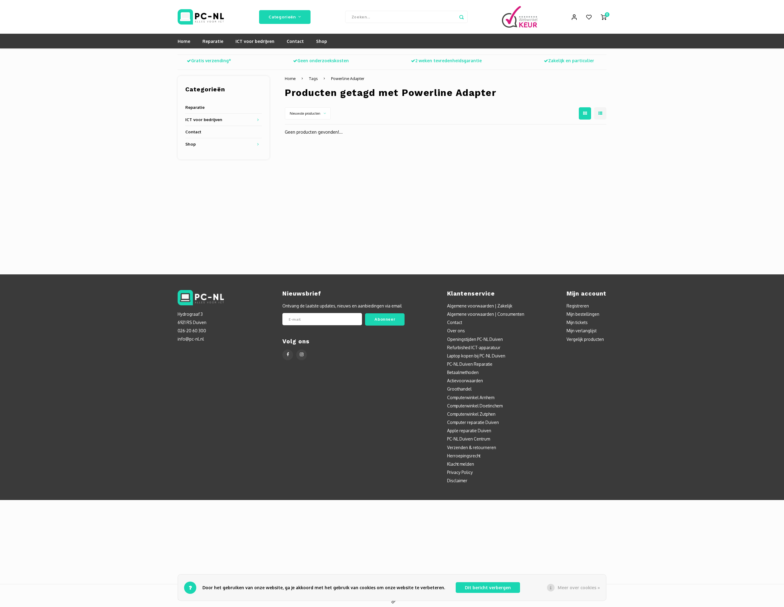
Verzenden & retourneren (471, 447)
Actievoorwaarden (465, 380)
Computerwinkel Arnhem (470, 397)
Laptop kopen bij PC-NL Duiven (476, 355)
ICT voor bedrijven (255, 41)
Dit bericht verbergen (488, 587)
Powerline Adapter (347, 78)
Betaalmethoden (463, 372)
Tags (313, 78)
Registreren (578, 305)
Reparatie (212, 41)
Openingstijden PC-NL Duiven (475, 339)
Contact (295, 41)
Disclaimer (457, 480)
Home (184, 41)
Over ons (456, 330)
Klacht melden (460, 464)
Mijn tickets (577, 322)
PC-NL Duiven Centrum (468, 438)
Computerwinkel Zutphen (471, 414)
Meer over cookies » (579, 587)
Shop (321, 41)
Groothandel (459, 388)
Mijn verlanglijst (582, 330)
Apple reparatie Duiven (469, 430)
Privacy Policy (460, 472)
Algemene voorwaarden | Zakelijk (479, 305)
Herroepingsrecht (464, 455)
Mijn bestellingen (583, 314)
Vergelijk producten (585, 339)
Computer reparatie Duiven (473, 422)
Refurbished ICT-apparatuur (473, 347)
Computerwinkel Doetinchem (475, 405)
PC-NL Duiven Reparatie (469, 364)
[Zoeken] (461, 17)
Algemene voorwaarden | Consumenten (485, 314)
